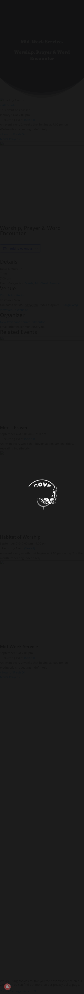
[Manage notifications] (7, 986)
